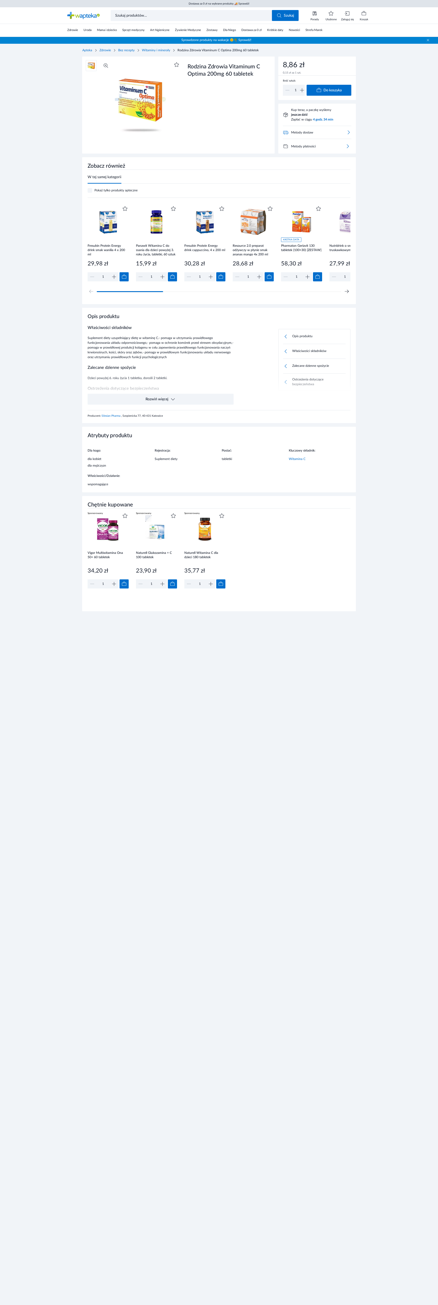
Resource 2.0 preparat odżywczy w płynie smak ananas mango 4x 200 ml (250, 250)
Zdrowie (105, 50)
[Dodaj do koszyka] (124, 276)
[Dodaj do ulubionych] (176, 64)
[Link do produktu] (108, 243)
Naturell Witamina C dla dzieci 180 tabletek (201, 555)
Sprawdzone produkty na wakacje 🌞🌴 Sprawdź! (216, 40)
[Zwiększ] (302, 90)
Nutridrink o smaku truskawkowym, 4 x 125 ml (348, 248)
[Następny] (346, 291)
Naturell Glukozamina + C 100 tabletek (154, 555)
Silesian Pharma (111, 415)
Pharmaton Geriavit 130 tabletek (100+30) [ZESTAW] (301, 248)
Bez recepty (126, 50)
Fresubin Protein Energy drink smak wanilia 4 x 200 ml (106, 250)
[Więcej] (347, 146)
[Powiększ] (106, 65)
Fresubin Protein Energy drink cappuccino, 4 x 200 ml (204, 248)
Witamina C (297, 459)
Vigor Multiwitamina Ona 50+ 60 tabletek (105, 555)
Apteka (87, 50)
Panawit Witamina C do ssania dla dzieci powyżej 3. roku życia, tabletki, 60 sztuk (155, 250)
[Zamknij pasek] (428, 40)
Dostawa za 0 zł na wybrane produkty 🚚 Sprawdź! (219, 3)
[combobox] (192, 15)
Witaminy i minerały (156, 50)
